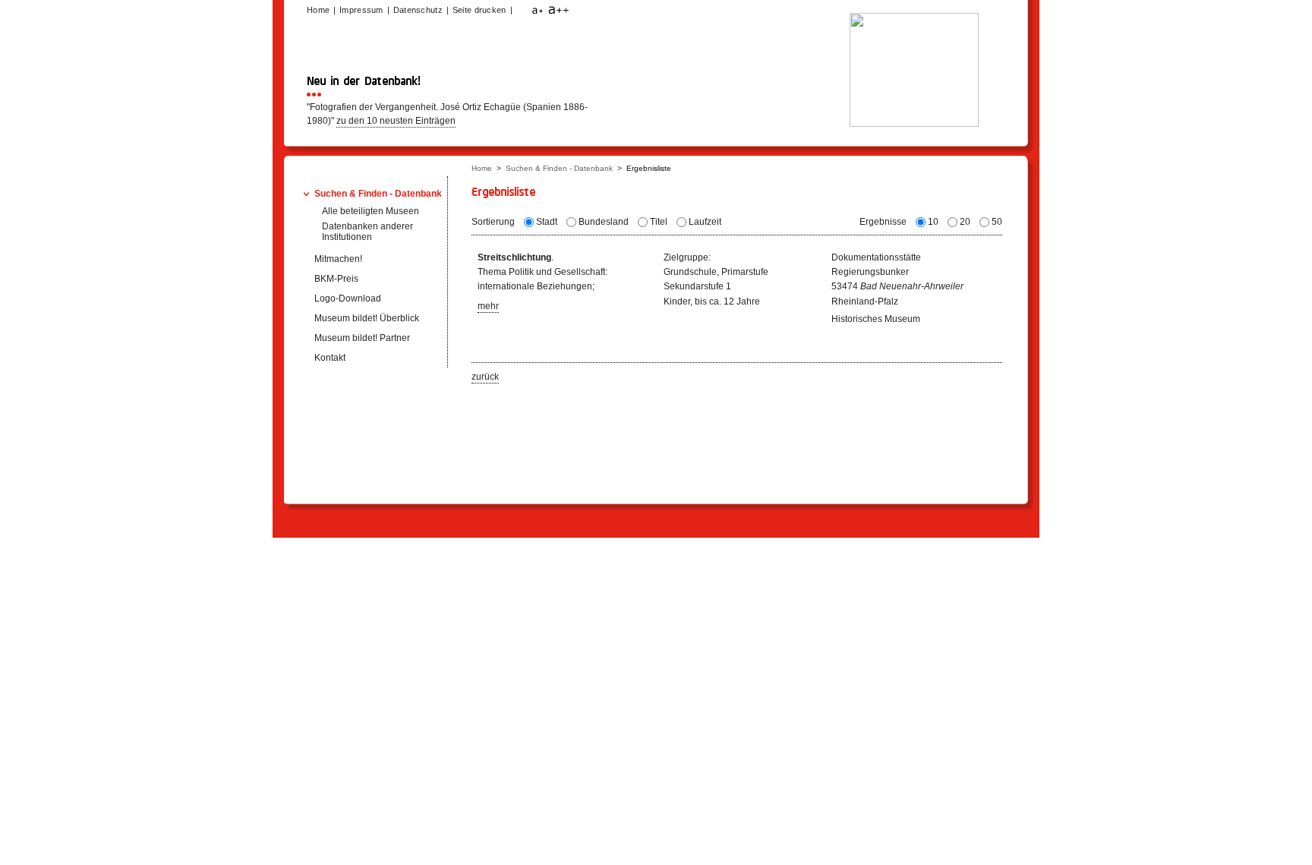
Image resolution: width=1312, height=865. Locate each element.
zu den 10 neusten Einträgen (396, 120)
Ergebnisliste (648, 168)
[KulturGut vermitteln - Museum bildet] (914, 123)
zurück (485, 376)
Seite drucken (479, 9)
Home (482, 168)
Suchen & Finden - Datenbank (559, 168)
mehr (488, 306)
